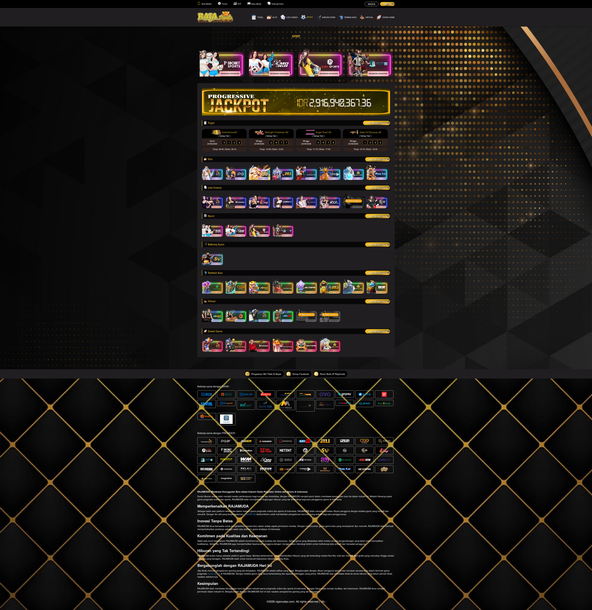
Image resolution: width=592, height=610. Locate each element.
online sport (213, 573)
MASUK (371, 4)
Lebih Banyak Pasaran (377, 122)
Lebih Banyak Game (378, 159)
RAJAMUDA (250, 514)
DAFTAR (387, 4)
